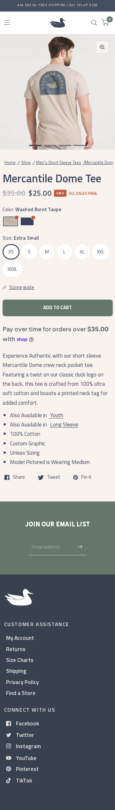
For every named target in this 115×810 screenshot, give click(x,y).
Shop (26, 162)
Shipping (16, 670)
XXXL (12, 269)
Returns (16, 649)
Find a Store (20, 693)
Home (10, 162)
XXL (100, 251)
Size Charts (20, 660)
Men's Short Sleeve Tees (58, 162)
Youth (56, 415)
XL (82, 251)
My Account (20, 637)
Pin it (86, 477)
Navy (27, 221)
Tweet (53, 477)
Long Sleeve (64, 424)
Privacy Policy (22, 682)
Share (19, 477)
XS (11, 251)
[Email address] (79, 547)
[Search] (94, 23)
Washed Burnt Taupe (11, 221)
